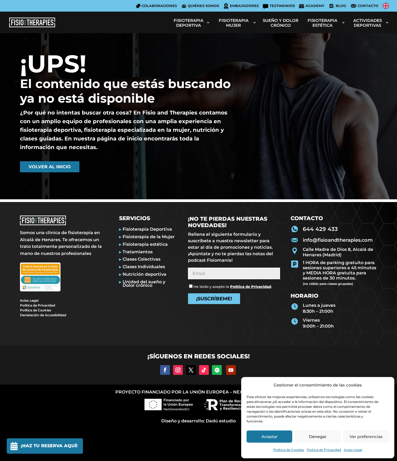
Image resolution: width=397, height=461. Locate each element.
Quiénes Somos (203, 6)
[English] (385, 6)
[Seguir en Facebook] (165, 370)
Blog (341, 6)
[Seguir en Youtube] (231, 370)
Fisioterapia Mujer (233, 23)
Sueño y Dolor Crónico (280, 23)
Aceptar (269, 436)
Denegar (318, 436)
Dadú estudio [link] (221, 420)
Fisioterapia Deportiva (188, 23)
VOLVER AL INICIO (50, 166)
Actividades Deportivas (367, 23)
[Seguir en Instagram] (178, 370)
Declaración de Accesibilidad (43, 315)
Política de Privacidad (37, 305)
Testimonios (282, 6)
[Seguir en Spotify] (217, 370)
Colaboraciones (159, 6)
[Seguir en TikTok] (204, 370)
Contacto (368, 6)
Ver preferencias (366, 436)
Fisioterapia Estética (322, 23)
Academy (314, 6)
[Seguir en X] (191, 370)
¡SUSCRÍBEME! (214, 299)
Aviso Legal (353, 450)
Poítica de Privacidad (324, 450)
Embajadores (244, 6)
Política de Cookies (288, 450)
